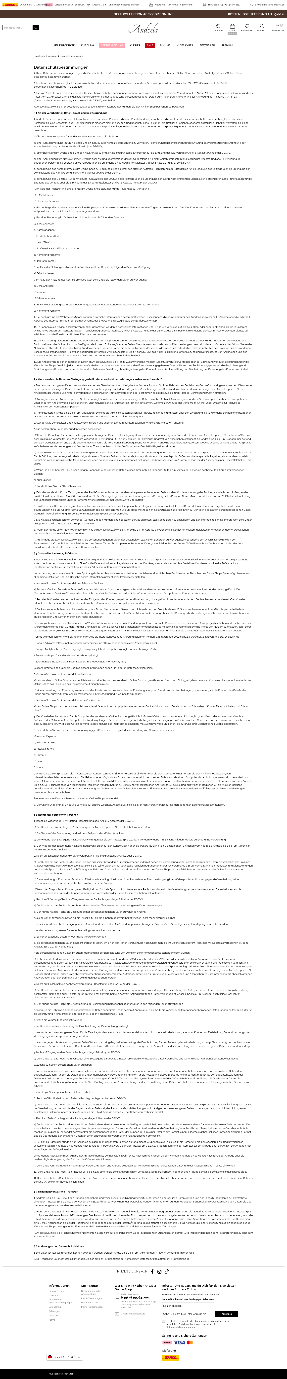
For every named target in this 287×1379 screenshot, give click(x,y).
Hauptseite (39, 56)
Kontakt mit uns (56, 1291)
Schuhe (165, 45)
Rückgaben (54, 1315)
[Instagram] (159, 1271)
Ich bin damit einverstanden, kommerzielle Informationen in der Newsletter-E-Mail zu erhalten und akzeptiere (198, 1324)
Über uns (53, 1295)
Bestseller (207, 45)
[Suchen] (36, 27)
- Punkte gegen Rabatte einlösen (115, 4)
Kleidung (87, 45)
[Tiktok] (166, 1271)
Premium (227, 45)
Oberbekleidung (112, 45)
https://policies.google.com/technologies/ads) (130, 643)
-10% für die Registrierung (173, 4)
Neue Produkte (64, 45)
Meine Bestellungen (91, 1298)
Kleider (135, 45)
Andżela (52, 56)
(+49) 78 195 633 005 (223, 4)
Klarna (52, 1320)
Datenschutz (55, 1307)
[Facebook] (152, 1271)
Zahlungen (54, 1311)
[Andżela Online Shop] (143, 28)
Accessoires (184, 45)
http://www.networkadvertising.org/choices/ (209, 636)
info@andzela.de (276, 4)
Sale (150, 45)
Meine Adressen (89, 1302)
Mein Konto (89, 1286)
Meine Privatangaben (92, 1307)
